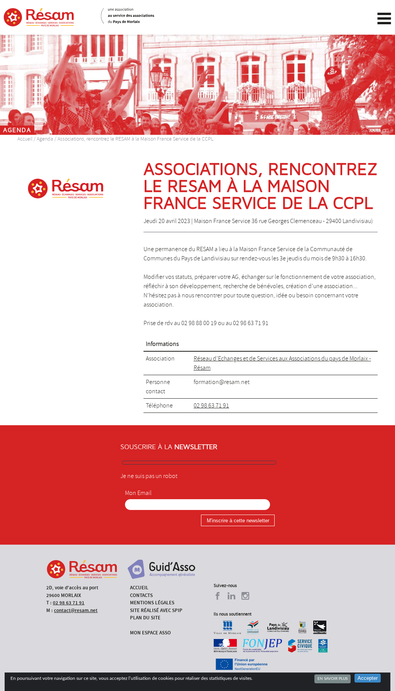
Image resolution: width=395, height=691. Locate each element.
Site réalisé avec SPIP (156, 610)
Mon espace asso (150, 632)
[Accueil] (38, 17)
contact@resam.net (76, 610)
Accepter (368, 678)
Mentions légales (152, 602)
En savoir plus (332, 679)
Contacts (141, 595)
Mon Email (138, 493)
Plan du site (145, 617)
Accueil (24, 139)
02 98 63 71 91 (211, 405)
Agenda (45, 139)
